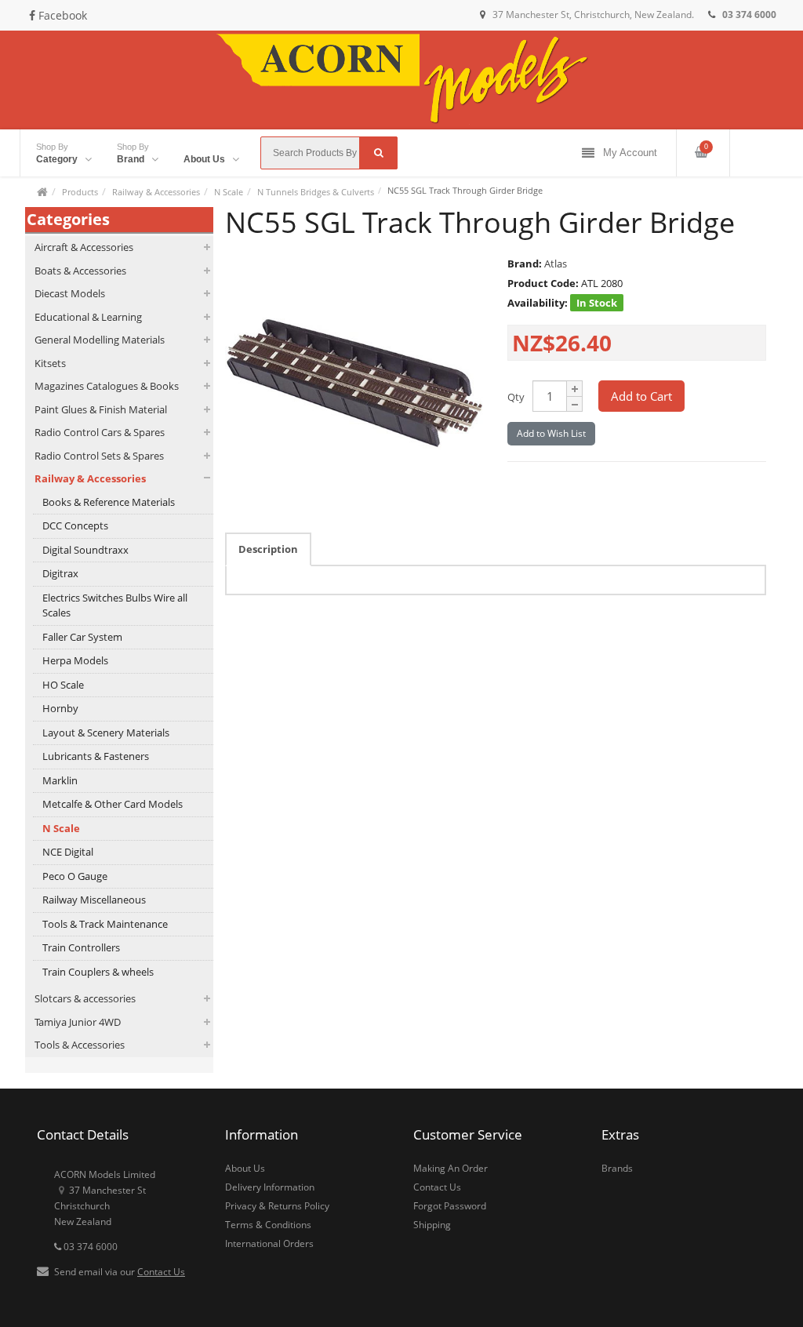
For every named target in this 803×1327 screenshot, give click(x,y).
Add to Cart (641, 396)
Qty (516, 397)
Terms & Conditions (268, 1224)
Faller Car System (82, 637)
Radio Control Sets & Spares (99, 456)
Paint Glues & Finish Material (101, 409)
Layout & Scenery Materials (105, 732)
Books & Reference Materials (108, 502)
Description (268, 549)
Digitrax (60, 573)
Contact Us (161, 1271)
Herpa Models (75, 660)
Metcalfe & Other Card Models (112, 804)
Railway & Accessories (156, 192)
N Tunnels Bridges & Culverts (315, 192)
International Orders (269, 1243)
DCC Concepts (75, 525)
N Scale (228, 192)
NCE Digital (67, 852)
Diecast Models (70, 293)
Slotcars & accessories (85, 998)
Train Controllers (81, 947)
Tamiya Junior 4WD (78, 1022)
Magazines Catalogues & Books (107, 386)
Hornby (60, 708)
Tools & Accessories (80, 1045)
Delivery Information (269, 1187)
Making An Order (450, 1168)
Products (80, 192)
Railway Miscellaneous (94, 900)
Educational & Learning (88, 317)
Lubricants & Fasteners (95, 756)
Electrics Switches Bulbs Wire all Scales (114, 605)
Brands (617, 1168)
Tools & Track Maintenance (105, 924)
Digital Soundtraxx (85, 550)
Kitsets (50, 363)
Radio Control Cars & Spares (100, 432)
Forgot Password (449, 1205)
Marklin (60, 780)
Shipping (432, 1224)
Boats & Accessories (80, 271)
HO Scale (63, 685)
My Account (630, 152)
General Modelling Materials (100, 340)
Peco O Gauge (74, 876)
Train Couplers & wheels (98, 972)
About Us (245, 1168)
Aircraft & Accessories (84, 247)
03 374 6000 (89, 1246)
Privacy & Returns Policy (277, 1205)
